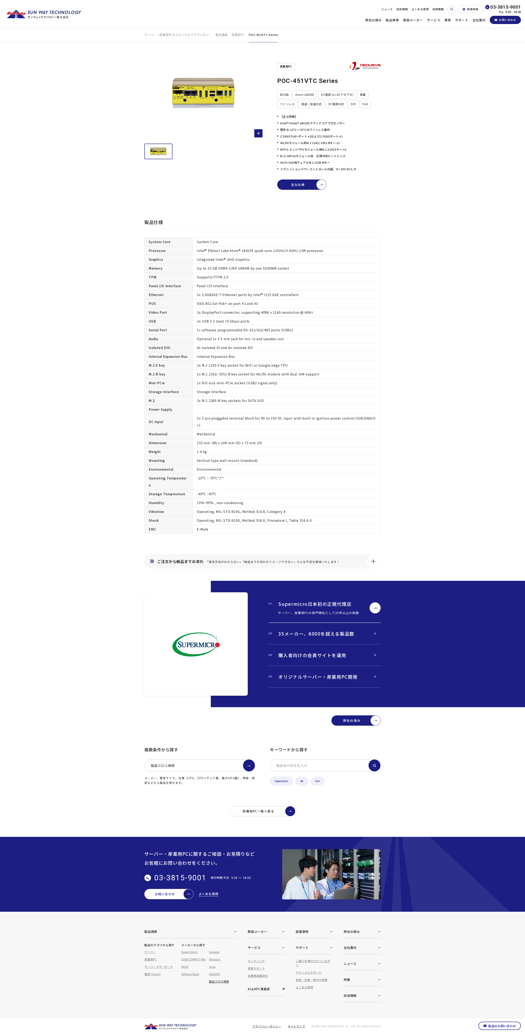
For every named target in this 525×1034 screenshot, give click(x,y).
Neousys (214, 959)
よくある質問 (420, 9)
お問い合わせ (507, 20)
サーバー (150, 952)
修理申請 (472, 9)
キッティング (256, 961)
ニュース (387, 9)
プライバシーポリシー (266, 1026)
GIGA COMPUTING (193, 959)
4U (301, 781)
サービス (433, 20)
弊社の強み (373, 20)
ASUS (184, 967)
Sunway (214, 952)
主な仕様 (298, 184)
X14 (317, 781)
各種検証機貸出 (258, 976)
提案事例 (302, 931)
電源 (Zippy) (152, 974)
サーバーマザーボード (158, 967)
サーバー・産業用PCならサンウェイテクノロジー (177, 35)
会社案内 (479, 20)
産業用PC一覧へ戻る (258, 811)
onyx (212, 967)
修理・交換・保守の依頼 (311, 980)
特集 (347, 979)
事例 (447, 20)
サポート (461, 20)
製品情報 (222, 35)
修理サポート (256, 968)
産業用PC (238, 35)
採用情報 (438, 9)
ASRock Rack (190, 974)
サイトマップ (296, 1026)
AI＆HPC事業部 (259, 989)
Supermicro (281, 781)
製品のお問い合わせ (502, 1026)
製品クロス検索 (163, 765)
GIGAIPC (214, 974)
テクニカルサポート (309, 972)
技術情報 (402, 9)
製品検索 (392, 20)
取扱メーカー (413, 20)
